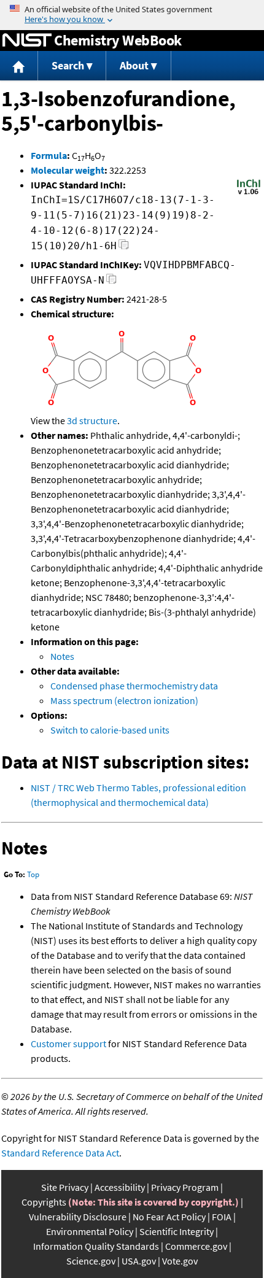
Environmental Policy (89, 1231)
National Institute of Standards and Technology (27, 40)
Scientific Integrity (176, 1231)
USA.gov (139, 1261)
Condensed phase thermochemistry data (134, 686)
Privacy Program (185, 1187)
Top (33, 874)
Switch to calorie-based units (109, 730)
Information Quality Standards (96, 1246)
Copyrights (43, 1202)
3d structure (92, 420)
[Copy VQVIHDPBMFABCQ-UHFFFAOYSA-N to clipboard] (111, 282)
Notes (62, 656)
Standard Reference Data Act (60, 1153)
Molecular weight (67, 170)
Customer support (68, 1043)
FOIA (221, 1216)
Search (68, 65)
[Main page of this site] (19, 66)
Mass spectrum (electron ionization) (124, 700)
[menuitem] (19, 66)
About (134, 65)
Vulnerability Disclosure (77, 1216)
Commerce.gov (196, 1246)
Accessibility (120, 1187)
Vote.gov (180, 1261)
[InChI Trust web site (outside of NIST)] (249, 193)
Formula (49, 155)
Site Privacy (64, 1187)
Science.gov (90, 1261)
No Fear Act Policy (169, 1216)
